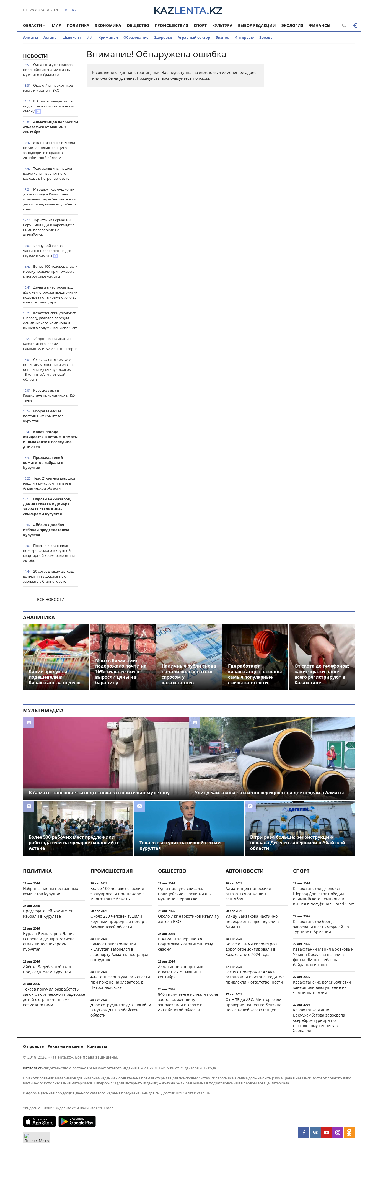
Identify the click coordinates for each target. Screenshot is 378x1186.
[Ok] (349, 1132)
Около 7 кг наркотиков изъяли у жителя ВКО (48, 88)
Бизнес (222, 37)
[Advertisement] (313, 133)
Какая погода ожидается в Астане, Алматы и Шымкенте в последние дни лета (50, 439)
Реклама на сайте (65, 1046)
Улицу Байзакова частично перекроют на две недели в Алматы (47, 250)
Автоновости (245, 871)
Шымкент (71, 37)
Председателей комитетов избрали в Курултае (43, 462)
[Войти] (355, 25)
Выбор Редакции (257, 25)
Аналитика (39, 617)
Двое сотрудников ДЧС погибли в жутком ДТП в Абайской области (120, 1010)
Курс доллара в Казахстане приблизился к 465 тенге (49, 395)
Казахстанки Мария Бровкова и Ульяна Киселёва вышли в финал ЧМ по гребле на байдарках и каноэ (323, 956)
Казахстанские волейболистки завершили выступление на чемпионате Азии (322, 987)
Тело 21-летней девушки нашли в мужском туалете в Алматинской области (49, 483)
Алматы (30, 37)
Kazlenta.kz (32, 1068)
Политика (78, 25)
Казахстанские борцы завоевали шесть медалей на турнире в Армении (321, 927)
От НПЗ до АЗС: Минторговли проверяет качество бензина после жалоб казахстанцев (253, 1005)
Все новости (50, 599)
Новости (35, 56)
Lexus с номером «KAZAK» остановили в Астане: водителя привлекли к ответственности (256, 977)
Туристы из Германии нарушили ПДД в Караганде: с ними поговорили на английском (48, 227)
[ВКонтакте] (315, 1132)
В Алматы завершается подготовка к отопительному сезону (48, 106)
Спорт (200, 25)
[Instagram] (337, 1132)
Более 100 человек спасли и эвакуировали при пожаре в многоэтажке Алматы (50, 271)
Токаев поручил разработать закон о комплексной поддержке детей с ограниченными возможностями (54, 996)
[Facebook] (303, 1132)
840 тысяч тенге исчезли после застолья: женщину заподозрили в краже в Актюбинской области (49, 150)
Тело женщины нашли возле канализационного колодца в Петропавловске (47, 173)
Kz (74, 9)
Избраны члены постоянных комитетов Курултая (43, 415)
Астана (50, 37)
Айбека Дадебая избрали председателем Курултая (46, 529)
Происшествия (171, 25)
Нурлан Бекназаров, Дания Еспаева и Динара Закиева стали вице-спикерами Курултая (47, 506)
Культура (222, 25)
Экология (292, 25)
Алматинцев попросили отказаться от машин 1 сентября (50, 126)
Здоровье (163, 37)
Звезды (266, 37)
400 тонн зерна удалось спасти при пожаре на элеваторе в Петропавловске (120, 982)
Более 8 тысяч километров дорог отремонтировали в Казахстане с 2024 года (251, 949)
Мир (56, 25)
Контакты (97, 1046)
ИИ (90, 37)
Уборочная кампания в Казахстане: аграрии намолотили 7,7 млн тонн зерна (50, 343)
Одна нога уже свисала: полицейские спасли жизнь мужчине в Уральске (48, 69)
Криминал (108, 37)
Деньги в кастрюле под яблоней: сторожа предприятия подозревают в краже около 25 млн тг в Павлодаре (50, 295)
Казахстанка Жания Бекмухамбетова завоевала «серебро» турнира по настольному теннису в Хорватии (319, 1020)
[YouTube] (326, 1132)
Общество (138, 25)
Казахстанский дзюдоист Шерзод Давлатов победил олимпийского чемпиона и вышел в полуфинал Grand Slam (50, 320)
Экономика (108, 25)
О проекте (33, 1046)
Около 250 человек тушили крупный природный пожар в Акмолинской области (118, 921)
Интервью (244, 37)
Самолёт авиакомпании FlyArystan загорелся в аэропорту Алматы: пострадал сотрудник (119, 951)
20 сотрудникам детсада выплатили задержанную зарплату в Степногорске (48, 576)
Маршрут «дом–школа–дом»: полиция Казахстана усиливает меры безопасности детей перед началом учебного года (50, 199)
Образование (136, 37)
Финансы (319, 25)
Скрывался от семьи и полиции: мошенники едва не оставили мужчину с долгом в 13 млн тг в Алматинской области (48, 369)
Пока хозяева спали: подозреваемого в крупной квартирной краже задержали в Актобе (50, 553)
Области (32, 25)
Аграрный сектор (194, 37)
